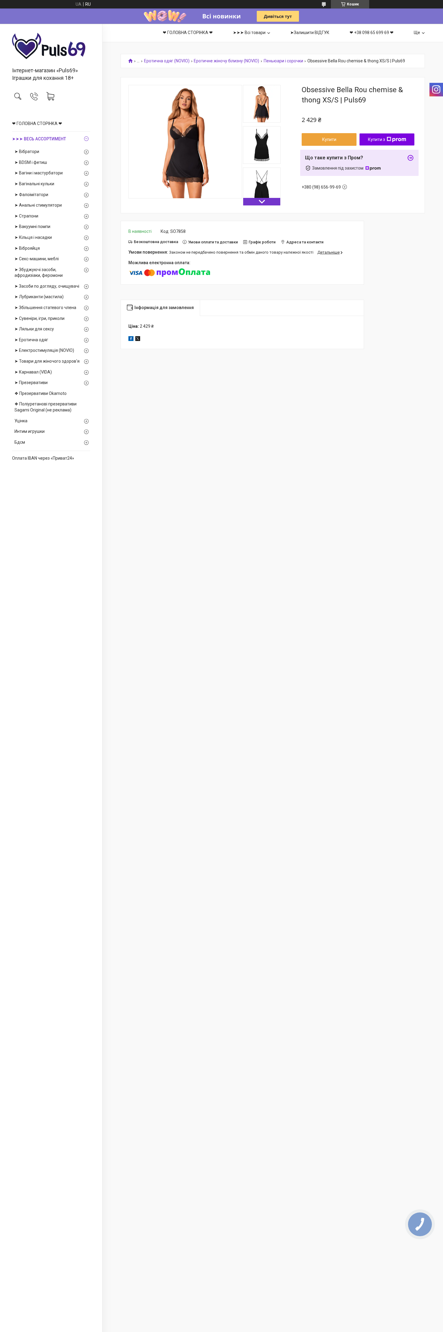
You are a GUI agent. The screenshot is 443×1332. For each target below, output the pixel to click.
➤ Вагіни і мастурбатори (38, 172)
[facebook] (131, 339)
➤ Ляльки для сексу (34, 329)
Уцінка (20, 420)
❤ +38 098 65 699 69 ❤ (372, 32)
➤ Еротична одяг (31, 339)
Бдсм (19, 442)
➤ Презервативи (31, 382)
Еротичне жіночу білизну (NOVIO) (226, 61)
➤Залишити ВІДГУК (309, 32)
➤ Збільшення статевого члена (45, 307)
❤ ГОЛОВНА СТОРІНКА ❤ (37, 123)
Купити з (376, 139)
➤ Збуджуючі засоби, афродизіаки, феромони (38, 272)
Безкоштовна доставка (156, 241)
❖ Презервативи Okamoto (40, 393)
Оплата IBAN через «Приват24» (43, 458)
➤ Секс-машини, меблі (36, 258)
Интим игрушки (29, 431)
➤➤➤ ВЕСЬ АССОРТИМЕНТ (39, 138)
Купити (329, 139)
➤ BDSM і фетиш (30, 162)
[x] (137, 339)
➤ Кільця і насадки (33, 237)
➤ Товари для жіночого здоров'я (47, 361)
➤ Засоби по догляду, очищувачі (46, 286)
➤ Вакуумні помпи (32, 226)
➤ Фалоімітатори (31, 194)
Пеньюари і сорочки (283, 61)
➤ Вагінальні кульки (34, 183)
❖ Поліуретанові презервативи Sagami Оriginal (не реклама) (45, 407)
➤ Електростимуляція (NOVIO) (44, 350)
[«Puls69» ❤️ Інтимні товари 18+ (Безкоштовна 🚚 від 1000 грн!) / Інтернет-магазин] (51, 46)
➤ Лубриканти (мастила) (39, 296)
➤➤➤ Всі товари (249, 32)
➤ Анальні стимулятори (38, 205)
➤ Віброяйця (27, 248)
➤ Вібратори (26, 151)
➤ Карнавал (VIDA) (33, 372)
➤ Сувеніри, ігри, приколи (39, 318)
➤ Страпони (26, 216)
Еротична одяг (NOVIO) (167, 61)
